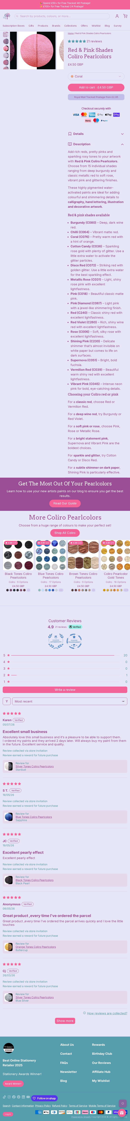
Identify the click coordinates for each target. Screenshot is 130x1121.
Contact (66, 1053)
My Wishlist (101, 1081)
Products (43, 25)
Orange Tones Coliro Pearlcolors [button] (36, 947)
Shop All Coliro (65, 533)
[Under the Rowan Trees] (6, 16)
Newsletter (68, 1072)
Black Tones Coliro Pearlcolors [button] (34, 880)
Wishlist (96, 25)
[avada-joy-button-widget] (122, 1113)
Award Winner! (13, 1083)
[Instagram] (9, 1098)
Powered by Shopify (81, 1117)
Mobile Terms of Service (102, 1105)
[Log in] (115, 16)
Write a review (65, 689)
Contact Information (23, 1105)
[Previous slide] (15, 49)
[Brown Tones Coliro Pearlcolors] (83, 555)
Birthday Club (102, 1053)
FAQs (64, 1063)
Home (71, 33)
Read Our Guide (65, 503)
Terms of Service (78, 1105)
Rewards (98, 1044)
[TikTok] (4, 1098)
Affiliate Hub (101, 1072)
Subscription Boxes (14, 25)
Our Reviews (101, 1063)
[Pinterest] (18, 1098)
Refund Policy (59, 1105)
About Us (67, 1044)
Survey (118, 25)
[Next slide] (58, 49)
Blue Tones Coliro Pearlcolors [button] (34, 817)
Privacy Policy (43, 1105)
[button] (77, 41)
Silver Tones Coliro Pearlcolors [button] (35, 766)
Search (6, 1105)
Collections (70, 25)
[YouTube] (28, 1098)
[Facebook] (14, 1098)
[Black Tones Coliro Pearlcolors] (18, 555)
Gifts (31, 25)
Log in (8, 1114)
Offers (84, 25)
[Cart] (124, 16)
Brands (56, 25)
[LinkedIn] (23, 1098)
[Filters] (7, 701)
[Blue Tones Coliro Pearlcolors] (50, 555)
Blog (107, 25)
